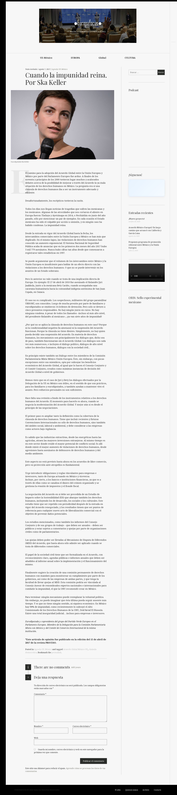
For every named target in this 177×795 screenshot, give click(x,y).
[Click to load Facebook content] (147, 187)
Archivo (146, 790)
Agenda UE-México (60, 69)
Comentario (40, 694)
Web (36, 738)
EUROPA (75, 57)
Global (102, 57)
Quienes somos (131, 790)
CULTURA (130, 57)
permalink (56, 652)
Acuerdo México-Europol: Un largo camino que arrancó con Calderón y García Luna (145, 230)
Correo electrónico (82, 726)
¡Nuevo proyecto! (137, 218)
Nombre (38, 726)
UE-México (46, 57)
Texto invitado (31, 69)
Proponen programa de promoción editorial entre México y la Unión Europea (145, 245)
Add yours (76, 667)
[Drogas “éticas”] (173, 56)
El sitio (118, 790)
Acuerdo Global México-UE (75, 649)
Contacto (157, 790)
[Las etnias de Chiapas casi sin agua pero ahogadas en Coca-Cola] (173, 51)
